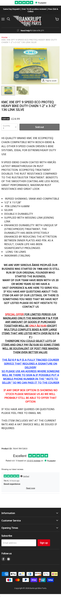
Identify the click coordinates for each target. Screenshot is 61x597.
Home (4, 37)
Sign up (44, 542)
